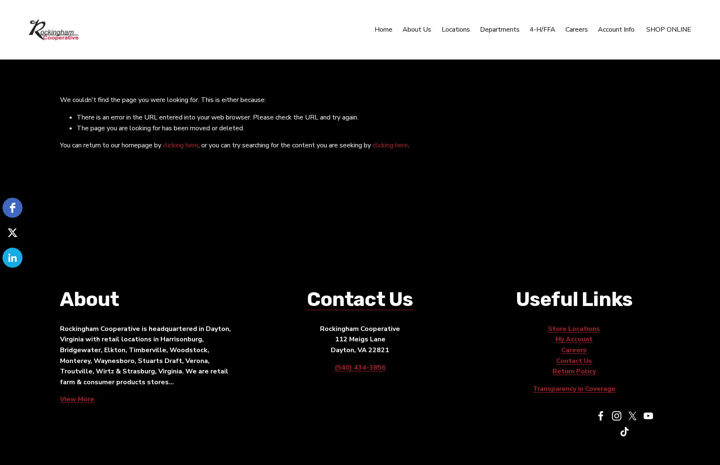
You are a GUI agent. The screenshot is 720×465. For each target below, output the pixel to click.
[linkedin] (12, 258)
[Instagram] (617, 416)
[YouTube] (648, 416)
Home (383, 29)
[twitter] (12, 233)
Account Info (616, 29)
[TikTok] (625, 432)
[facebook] (12, 208)
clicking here (180, 145)
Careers (576, 29)
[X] (633, 416)
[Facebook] (601, 416)
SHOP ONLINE (668, 29)
